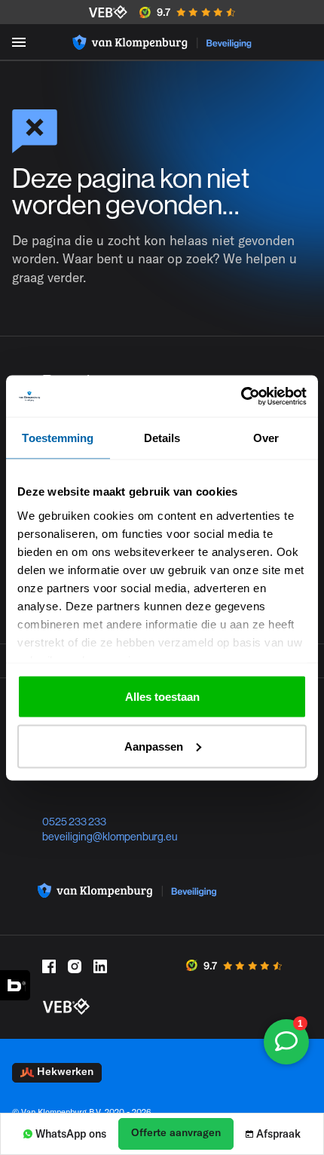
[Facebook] (49, 966)
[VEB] (108, 12)
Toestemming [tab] (57, 438)
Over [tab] (266, 438)
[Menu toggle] (19, 42)
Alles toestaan (162, 696)
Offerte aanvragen (176, 1132)
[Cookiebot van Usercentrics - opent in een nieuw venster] (241, 396)
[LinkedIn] (100, 966)
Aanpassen (153, 745)
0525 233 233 (74, 822)
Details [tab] (162, 438)
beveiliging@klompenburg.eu (109, 837)
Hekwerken (65, 1071)
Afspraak (278, 1134)
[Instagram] (74, 966)
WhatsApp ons (70, 1134)
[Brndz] (15, 985)
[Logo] (161, 42)
